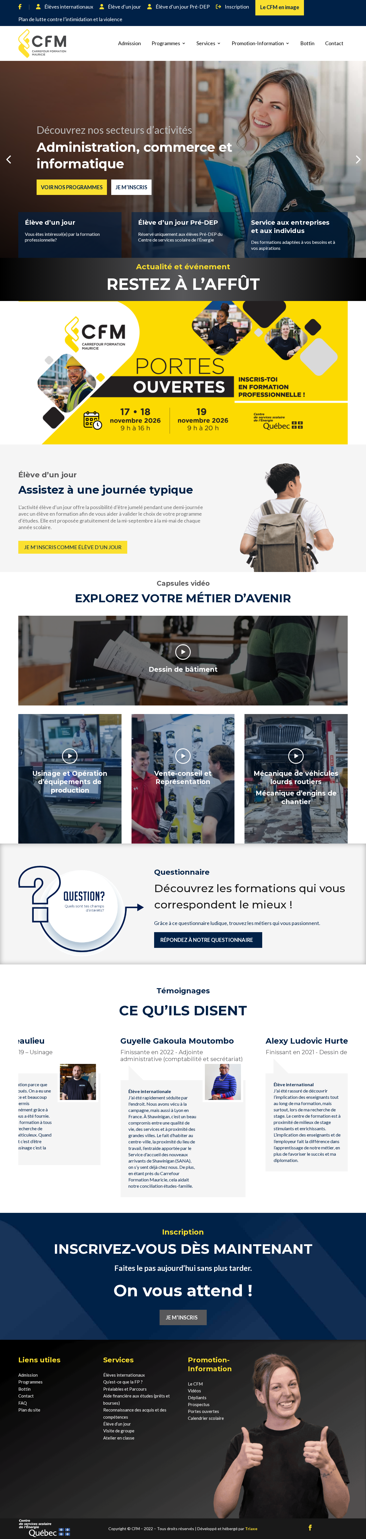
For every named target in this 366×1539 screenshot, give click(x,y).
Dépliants (197, 1397)
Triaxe (251, 1528)
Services (205, 43)
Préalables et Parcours (125, 1389)
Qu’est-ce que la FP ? (123, 1381)
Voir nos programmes (72, 187)
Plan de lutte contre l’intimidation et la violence (70, 19)
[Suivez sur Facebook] (310, 1527)
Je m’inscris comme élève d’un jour (73, 547)
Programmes (166, 43)
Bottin (307, 43)
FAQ (22, 1403)
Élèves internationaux (68, 7)
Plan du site (29, 1409)
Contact (334, 43)
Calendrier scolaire (206, 1418)
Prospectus (199, 1404)
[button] (8, 159)
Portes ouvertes (203, 1411)
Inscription (236, 7)
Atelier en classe (118, 1437)
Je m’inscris (131, 187)
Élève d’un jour (124, 7)
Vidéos (194, 1390)
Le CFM (195, 1383)
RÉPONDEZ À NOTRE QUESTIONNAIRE (206, 940)
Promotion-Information (258, 43)
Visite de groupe (118, 1430)
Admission (129, 43)
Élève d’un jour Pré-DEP (182, 7)
